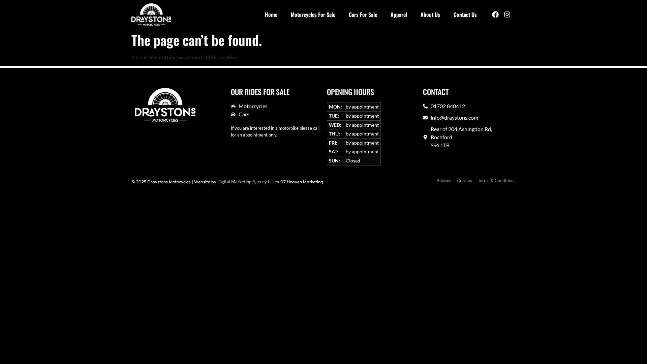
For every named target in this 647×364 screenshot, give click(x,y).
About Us (430, 14)
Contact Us (465, 14)
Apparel (399, 14)
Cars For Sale (363, 14)
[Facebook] (495, 14)
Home (271, 14)
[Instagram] (507, 14)
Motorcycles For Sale (313, 14)
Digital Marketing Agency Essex (248, 181)
